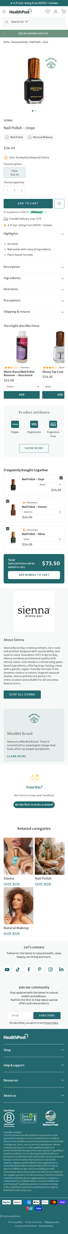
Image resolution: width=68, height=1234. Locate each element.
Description (12, 267)
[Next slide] (64, 34)
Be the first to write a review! (34, 804)
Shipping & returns (17, 311)
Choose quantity (14, 182)
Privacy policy (15, 1222)
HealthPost (14, 1216)
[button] (48, 12)
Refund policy (46, 1226)
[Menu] (4, 11)
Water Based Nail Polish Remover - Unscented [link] (19, 373)
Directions (11, 289)
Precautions (12, 300)
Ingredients (12, 278)
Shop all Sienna (22, 694)
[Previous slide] (4, 34)
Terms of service (33, 1222)
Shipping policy (52, 1222)
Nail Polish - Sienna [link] (34, 506)
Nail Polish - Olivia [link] (33, 534)
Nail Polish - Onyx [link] (33, 479)
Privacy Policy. (51, 1022)
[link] (22, 347)
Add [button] (22, 394)
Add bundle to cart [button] (34, 575)
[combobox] (34, 22)
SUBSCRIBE (47, 1015)
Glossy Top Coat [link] (52, 371)
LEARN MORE (16, 756)
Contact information (26, 1226)
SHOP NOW (12, 883)
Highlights (11, 233)
